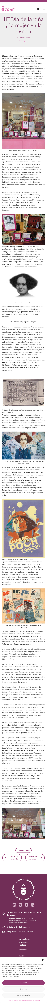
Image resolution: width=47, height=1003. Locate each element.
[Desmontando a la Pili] (9, 9)
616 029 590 (24, 927)
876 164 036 (12, 927)
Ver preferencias (23, 995)
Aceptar (23, 983)
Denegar (23, 989)
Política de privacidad (25, 1000)
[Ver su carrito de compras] (38, 8)
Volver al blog (23, 850)
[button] (43, 960)
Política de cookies (12, 1000)
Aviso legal (36, 1000)
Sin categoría (23, 41)
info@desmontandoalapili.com (20, 932)
